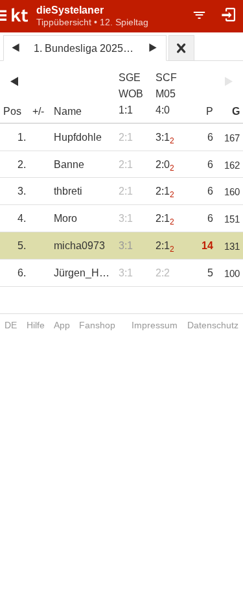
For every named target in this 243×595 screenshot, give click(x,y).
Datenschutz (212, 325)
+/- (38, 111)
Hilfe (36, 325)
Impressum (155, 325)
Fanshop (97, 325)
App (62, 325)
